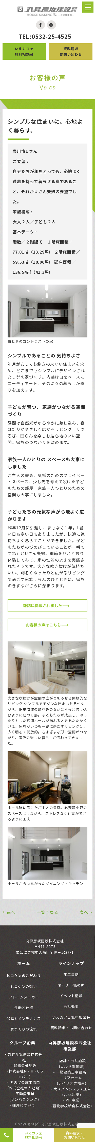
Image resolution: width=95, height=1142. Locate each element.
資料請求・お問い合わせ (74, 1135)
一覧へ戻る (47, 912)
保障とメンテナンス (24, 1018)
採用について (23, 1105)
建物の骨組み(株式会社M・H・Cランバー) (25, 1071)
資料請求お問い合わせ (71, 51)
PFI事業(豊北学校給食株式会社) (71, 1102)
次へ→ (86, 912)
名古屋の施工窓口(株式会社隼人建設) (24, 1085)
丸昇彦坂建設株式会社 (24, 1057)
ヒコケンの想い (23, 986)
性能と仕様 (23, 1007)
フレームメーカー (24, 996)
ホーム (23, 963)
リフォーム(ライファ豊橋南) (71, 1080)
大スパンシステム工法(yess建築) (72, 1091)
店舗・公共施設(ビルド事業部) (72, 1063)
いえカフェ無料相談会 (24, 51)
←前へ (9, 912)
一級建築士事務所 (70, 1072)
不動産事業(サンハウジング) (24, 1096)
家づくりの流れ (23, 1028)
